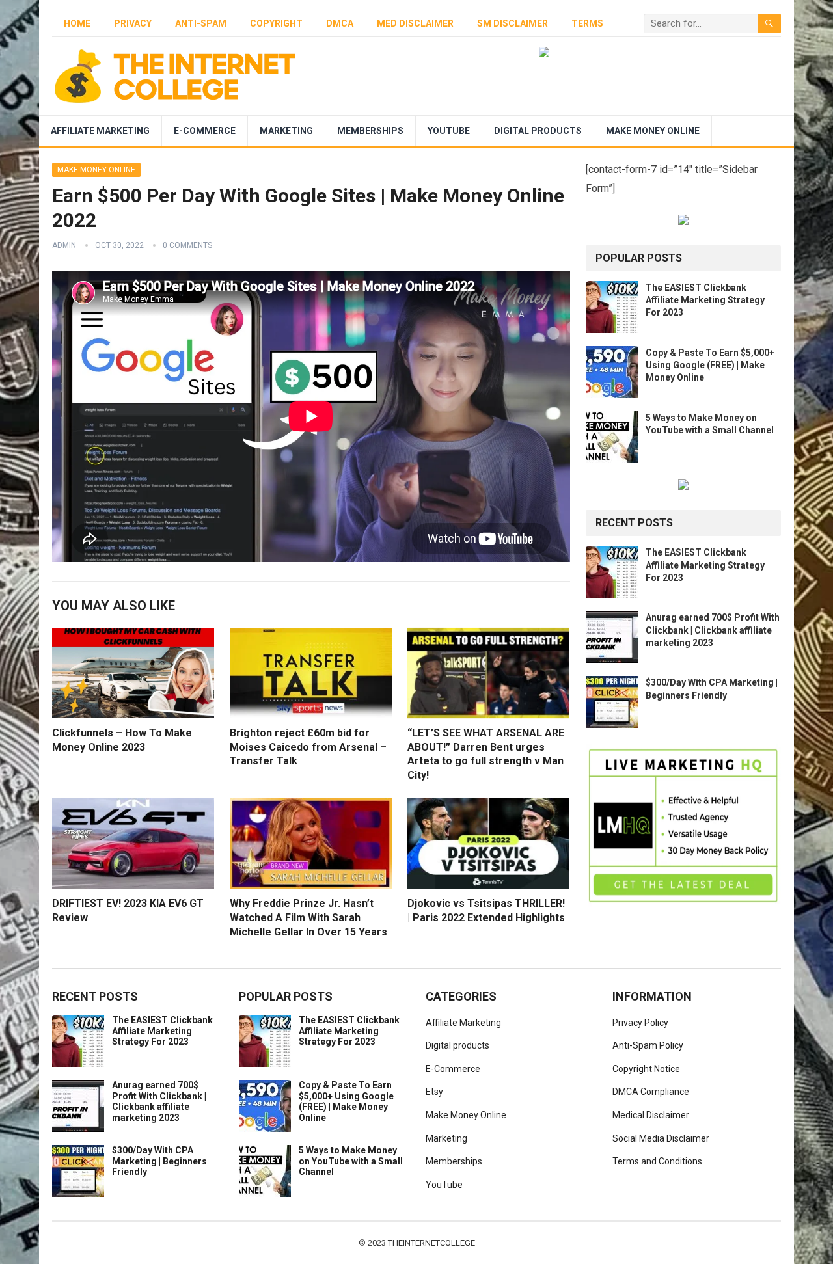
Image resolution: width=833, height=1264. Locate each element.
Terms (587, 23)
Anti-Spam (200, 23)
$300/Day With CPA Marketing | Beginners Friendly (159, 1161)
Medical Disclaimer (650, 1115)
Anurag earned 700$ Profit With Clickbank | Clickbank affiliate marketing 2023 (713, 629)
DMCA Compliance (650, 1091)
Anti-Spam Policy (647, 1045)
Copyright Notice (646, 1069)
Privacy (133, 23)
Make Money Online (653, 131)
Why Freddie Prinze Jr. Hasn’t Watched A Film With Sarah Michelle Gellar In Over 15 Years (308, 917)
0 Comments (187, 245)
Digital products (538, 131)
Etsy (434, 1091)
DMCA (339, 23)
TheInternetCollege (431, 1243)
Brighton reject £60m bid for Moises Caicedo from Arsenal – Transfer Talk (308, 747)
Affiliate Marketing (100, 131)
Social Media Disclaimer (660, 1138)
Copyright (276, 23)
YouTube (449, 131)
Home (77, 23)
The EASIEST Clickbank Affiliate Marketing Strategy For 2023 (705, 299)
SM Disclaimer (512, 23)
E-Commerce (205, 131)
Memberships (370, 131)
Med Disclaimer (415, 23)
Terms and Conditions (657, 1161)
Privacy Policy (640, 1022)
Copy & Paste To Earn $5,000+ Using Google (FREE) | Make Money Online (710, 365)
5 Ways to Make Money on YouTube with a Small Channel (351, 1161)
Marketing (286, 131)
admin (64, 245)
